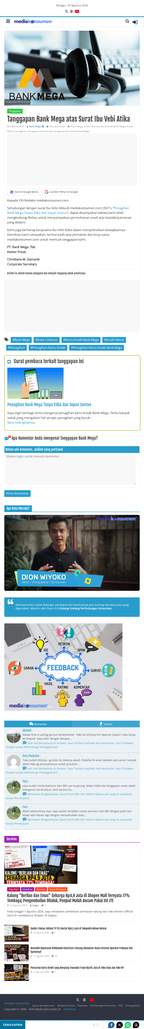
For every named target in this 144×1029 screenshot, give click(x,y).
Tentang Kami (132, 1005)
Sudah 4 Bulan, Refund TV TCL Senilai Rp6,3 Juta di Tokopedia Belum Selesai (68, 928)
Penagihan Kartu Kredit (40, 131)
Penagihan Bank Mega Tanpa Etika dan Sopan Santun (49, 404)
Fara (24, 781)
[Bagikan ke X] (119, 1025)
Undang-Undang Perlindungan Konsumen (85, 608)
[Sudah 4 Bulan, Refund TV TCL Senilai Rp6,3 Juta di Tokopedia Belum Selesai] (16, 927)
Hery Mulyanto (30, 756)
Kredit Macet (115, 340)
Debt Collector (91, 126)
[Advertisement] (72, 159)
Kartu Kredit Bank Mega (113, 126)
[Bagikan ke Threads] (136, 1025)
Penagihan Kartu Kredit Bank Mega (71, 131)
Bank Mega (35, 126)
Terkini (108, 724)
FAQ (120, 1005)
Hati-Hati (13, 889)
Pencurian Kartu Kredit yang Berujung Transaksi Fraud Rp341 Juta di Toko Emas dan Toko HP (77, 967)
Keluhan (41, 889)
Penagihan (20, 131)
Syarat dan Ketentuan (43, 1005)
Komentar (40, 724)
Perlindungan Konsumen (103, 1005)
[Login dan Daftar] (135, 22)
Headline (27, 889)
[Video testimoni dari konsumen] (72, 553)
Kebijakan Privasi (66, 1005)
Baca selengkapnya (21, 422)
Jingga (35, 905)
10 (56, 956)
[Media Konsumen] (33, 22)
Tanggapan (15, 111)
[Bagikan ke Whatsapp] (128, 1025)
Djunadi (26, 730)
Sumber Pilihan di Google (64, 191)
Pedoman (83, 1005)
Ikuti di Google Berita (26, 191)
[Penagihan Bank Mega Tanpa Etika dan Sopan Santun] (35, 370)
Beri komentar (57, 126)
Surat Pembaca (58, 889)
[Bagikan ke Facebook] (111, 1025)
